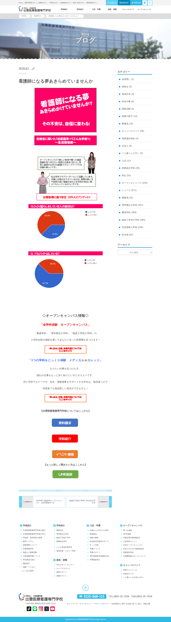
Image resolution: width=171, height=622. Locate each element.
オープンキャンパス (132, 183)
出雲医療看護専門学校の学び (34, 534)
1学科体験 (127, 534)
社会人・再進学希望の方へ (27, 2)
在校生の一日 (128, 574)
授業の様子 (127, 116)
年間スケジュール (130, 570)
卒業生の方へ (53, 2)
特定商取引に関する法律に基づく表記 (126, 604)
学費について (95, 549)
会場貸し (126, 79)
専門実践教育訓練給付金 (99, 556)
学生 (124, 175)
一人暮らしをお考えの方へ (133, 577)
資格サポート (61, 572)
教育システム (28, 541)
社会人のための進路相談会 (133, 549)
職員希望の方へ (92, 2)
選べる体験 (127, 530)
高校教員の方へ (65, 2)
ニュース (126, 190)
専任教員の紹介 (29, 560)
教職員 (125, 124)
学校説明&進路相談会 (131, 538)
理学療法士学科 (129, 205)
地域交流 (126, 94)
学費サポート (95, 552)
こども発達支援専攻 (64, 547)
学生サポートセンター (65, 565)
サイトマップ (72, 604)
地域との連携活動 (30, 552)
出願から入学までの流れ (99, 530)
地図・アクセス (29, 567)
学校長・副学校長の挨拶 (32, 538)
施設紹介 (26, 563)
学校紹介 (27, 525)
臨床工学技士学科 (130, 220)
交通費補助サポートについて (134, 556)
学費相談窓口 (95, 560)
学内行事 (126, 101)
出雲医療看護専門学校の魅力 (34, 530)
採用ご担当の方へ (79, 2)
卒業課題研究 (28, 549)
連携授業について (30, 545)
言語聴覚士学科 (129, 227)
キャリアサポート (63, 568)
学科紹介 (60, 525)
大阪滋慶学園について (31, 556)
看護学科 (23, 74)
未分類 (125, 235)
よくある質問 (28, 571)
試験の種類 (94, 538)
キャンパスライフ (130, 131)
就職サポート (61, 576)
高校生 (125, 87)
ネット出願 (94, 545)
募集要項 (93, 534)
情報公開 (137, 3)
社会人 (125, 146)
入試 (124, 161)
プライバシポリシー (101, 604)
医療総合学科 (128, 168)
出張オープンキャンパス (132, 545)
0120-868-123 (94, 596)
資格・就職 (61, 560)
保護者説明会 (128, 138)
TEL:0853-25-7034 (118, 596)
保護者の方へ (42, 2)
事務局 (125, 198)
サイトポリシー (85, 604)
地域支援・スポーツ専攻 (65, 551)
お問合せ (113, 3)
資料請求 (125, 3)
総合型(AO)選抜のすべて (99, 541)
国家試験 (126, 109)
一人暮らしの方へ (130, 153)
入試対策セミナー (130, 541)
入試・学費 (95, 525)
